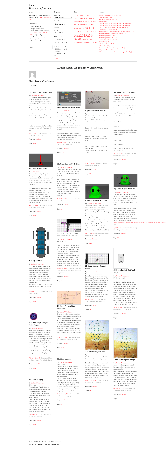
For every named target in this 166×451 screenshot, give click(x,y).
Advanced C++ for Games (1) (108, 29)
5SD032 (82, 28)
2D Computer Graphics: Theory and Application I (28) (116, 23)
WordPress (55, 444)
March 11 (32, 291)
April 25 (31, 203)
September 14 (61, 394)
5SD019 (86, 22)
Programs (57, 15)
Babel (40, 6)
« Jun (56, 58)
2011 (95, 31)
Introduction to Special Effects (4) (109, 15)
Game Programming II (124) (108, 38)
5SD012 (76, 18)
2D (75, 15)
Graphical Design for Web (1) (108, 19)
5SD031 (76, 28)
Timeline (57, 31)
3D (78, 16)
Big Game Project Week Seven (68, 107)
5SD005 (93, 16)
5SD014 (88, 18)
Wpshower (40, 444)
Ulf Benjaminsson (56, 442)
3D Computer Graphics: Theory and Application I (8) (115, 52)
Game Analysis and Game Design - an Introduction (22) (116, 31)
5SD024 (85, 25)
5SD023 (78, 24)
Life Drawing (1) (104, 21)
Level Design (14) (105, 42)
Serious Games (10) (105, 17)
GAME (78, 39)
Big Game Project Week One (96, 200)
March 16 (60, 269)
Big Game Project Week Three (68, 163)
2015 (65, 269)
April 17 (87, 233)
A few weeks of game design (95, 351)
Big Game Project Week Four (40, 168)
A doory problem (35, 260)
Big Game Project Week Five (124, 92)
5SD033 (89, 28)
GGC (91, 39)
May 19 (31, 133)
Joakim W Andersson (37, 96)
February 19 (60, 335)
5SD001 (81, 16)
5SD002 (87, 16)
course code (37, 33)
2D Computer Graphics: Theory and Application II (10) (116, 25)
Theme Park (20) (104, 46)
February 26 (89, 299)
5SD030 (91, 25)
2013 (83, 35)
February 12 (32, 358)
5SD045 (89, 32)
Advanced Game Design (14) (108, 40)
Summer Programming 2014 (85, 42)
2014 (91, 35)
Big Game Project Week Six (95, 110)
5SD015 (93, 18)
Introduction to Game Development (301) (112, 48)
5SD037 (78, 31)
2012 (77, 35)
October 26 (88, 380)
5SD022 (44, 33)
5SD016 (76, 22)
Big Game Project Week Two (124, 188)
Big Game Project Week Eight (40, 92)
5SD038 (85, 32)
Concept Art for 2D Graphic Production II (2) (113, 34)
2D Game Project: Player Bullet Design (38, 323)
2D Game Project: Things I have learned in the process (67, 234)
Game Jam (85, 39)
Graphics (38, 139)
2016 (35, 133)
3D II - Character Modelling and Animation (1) (113, 27)
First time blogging (64, 359)
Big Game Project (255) (106, 50)
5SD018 (81, 21)
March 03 (116, 307)
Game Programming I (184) (107, 36)
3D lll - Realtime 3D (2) (106, 44)
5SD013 (31, 35)
